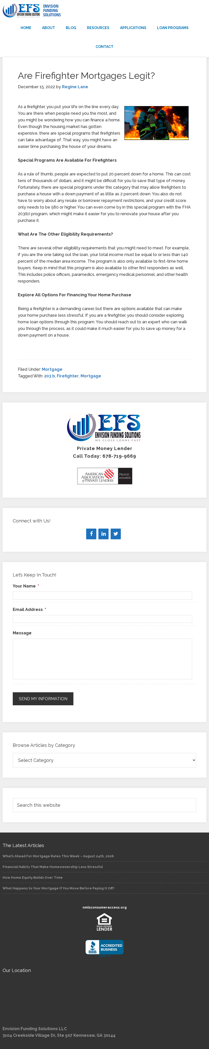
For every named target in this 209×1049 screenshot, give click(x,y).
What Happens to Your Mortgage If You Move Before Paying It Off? (58, 888)
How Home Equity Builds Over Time (33, 877)
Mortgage (52, 369)
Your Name (26, 586)
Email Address (29, 609)
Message (22, 633)
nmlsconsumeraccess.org (105, 907)
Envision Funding (104, 10)
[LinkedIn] (103, 534)
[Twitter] (116, 534)
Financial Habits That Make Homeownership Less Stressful (53, 867)
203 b (49, 376)
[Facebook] (91, 534)
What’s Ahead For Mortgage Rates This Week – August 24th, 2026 (58, 856)
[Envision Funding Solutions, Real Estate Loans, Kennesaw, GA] (104, 948)
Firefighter (68, 376)
